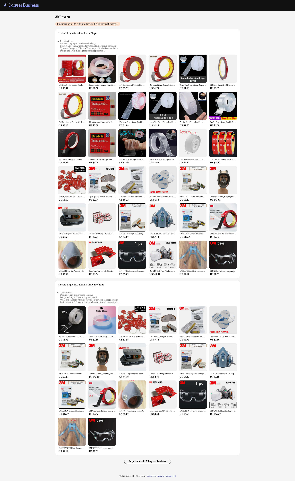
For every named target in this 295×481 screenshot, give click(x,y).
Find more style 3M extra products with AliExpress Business (86, 24)
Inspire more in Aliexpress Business (147, 461)
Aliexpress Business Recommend (161, 476)
